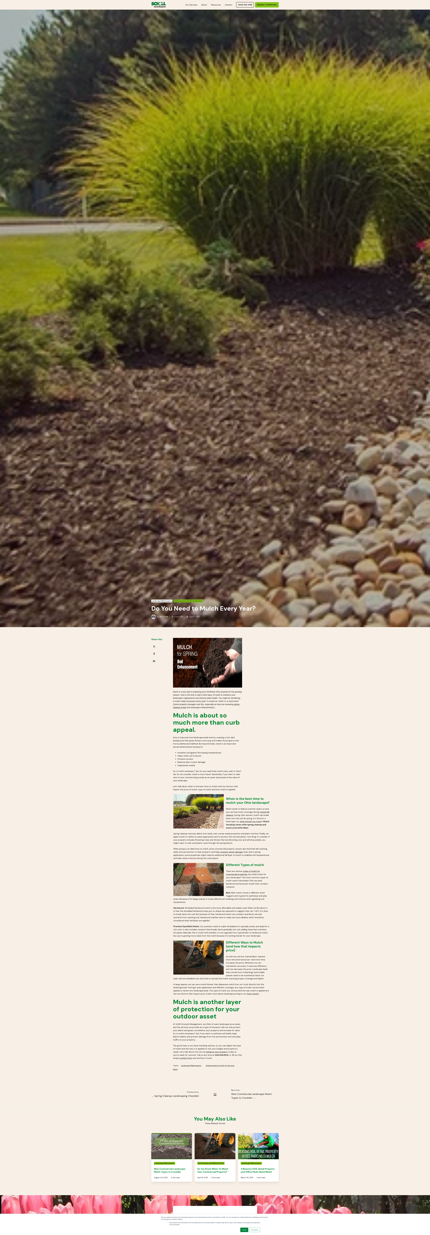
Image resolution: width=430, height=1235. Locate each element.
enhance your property (217, 1052)
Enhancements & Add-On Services (188, 601)
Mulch (175, 1069)
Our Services (191, 4)
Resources (216, 4)
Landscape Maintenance (162, 601)
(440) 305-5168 (245, 5)
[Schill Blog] (215, 1094)
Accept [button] (244, 1230)
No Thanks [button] (255, 1230)
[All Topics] (205, 601)
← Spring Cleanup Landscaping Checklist (175, 1096)
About (204, 4)
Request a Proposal (267, 5)
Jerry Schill (163, 616)
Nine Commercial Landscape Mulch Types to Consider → (251, 1095)
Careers (228, 4)
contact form (186, 1058)
